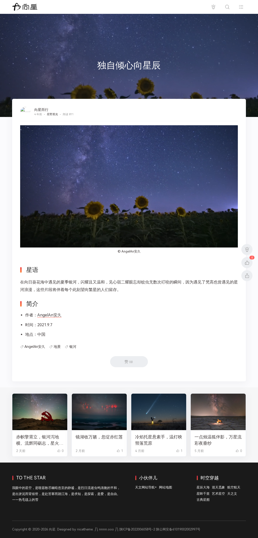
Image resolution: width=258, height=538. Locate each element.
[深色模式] (213, 7)
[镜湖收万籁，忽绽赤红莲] (99, 412)
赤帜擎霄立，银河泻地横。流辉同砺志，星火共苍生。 (39, 440)
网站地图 (165, 487)
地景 (57, 347)
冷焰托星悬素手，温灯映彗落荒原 (158, 440)
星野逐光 (52, 114)
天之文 (232, 493)
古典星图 (203, 500)
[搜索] (227, 7)
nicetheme (85, 529)
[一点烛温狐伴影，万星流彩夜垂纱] (218, 412)
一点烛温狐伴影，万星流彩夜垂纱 (218, 440)
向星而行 (41, 110)
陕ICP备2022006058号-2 (137, 529)
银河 (72, 347)
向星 (52, 529)
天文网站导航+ (146, 487)
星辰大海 (203, 487)
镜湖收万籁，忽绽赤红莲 (99, 436)
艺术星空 (218, 493)
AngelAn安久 (131, 251)
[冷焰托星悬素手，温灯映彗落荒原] (158, 412)
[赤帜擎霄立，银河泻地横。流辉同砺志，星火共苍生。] (39, 412)
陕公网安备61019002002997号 (178, 529)
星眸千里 (203, 493)
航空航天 (233, 487)
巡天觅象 (218, 487)
